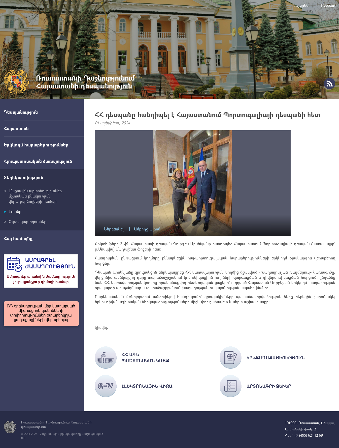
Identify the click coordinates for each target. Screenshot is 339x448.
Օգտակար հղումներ (27, 221)
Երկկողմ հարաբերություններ (36, 145)
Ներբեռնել (114, 229)
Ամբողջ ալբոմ (147, 229)
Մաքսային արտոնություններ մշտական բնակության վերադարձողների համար (35, 196)
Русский (328, 5)
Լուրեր (15, 211)
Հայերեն (300, 5)
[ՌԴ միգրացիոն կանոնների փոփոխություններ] (41, 313)
